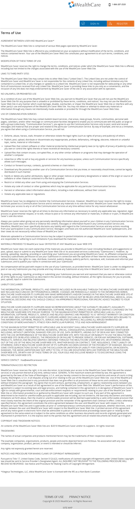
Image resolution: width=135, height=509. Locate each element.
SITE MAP (67, 508)
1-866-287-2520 (119, 4)
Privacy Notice (80, 497)
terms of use (54, 497)
